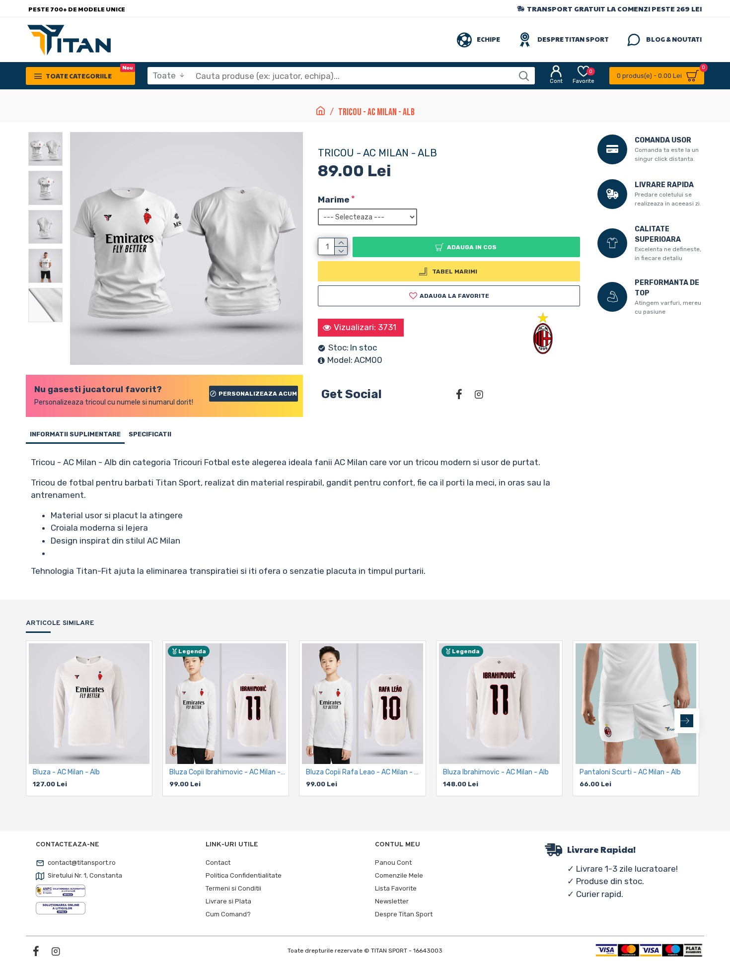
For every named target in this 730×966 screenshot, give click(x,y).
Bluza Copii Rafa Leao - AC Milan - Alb (364, 772)
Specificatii (150, 434)
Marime (334, 200)
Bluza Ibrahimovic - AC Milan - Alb (496, 772)
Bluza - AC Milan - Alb (66, 772)
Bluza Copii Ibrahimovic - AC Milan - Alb (227, 772)
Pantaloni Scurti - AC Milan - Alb (630, 772)
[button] (38, 720)
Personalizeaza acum (258, 393)
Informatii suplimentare (75, 434)
